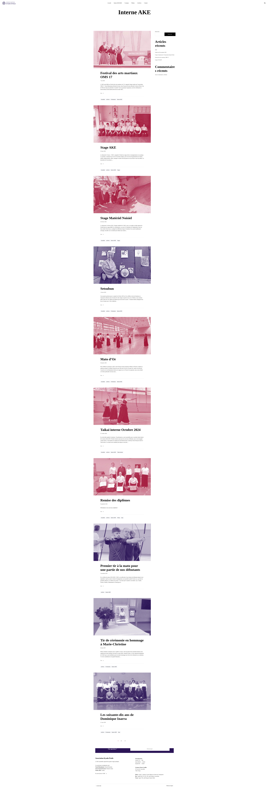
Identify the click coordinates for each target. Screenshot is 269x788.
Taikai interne (120, 452)
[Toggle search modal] (265, 3)
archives (107, 99)
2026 (156, 49)
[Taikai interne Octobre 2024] (122, 406)
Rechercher (157, 31)
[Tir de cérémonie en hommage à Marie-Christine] (122, 616)
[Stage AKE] (122, 124)
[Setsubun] (122, 265)
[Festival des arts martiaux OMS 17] (122, 49)
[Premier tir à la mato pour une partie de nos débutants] (122, 542)
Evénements (113, 99)
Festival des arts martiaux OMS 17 (162, 57)
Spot (122, 517)
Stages (118, 170)
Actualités (103, 99)
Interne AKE (119, 99)
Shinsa (118, 517)
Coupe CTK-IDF (158, 59)
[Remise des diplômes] (122, 476)
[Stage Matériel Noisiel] (122, 194)
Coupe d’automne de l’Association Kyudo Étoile (164, 54)
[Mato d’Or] (122, 335)
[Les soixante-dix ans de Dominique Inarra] (122, 691)
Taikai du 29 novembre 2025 (160, 52)
